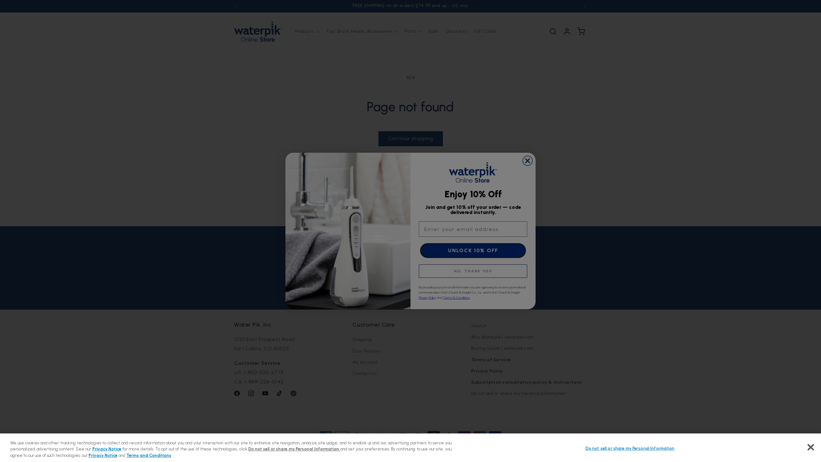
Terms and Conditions (148, 455)
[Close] (811, 447)
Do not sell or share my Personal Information (630, 448)
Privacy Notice (107, 449)
